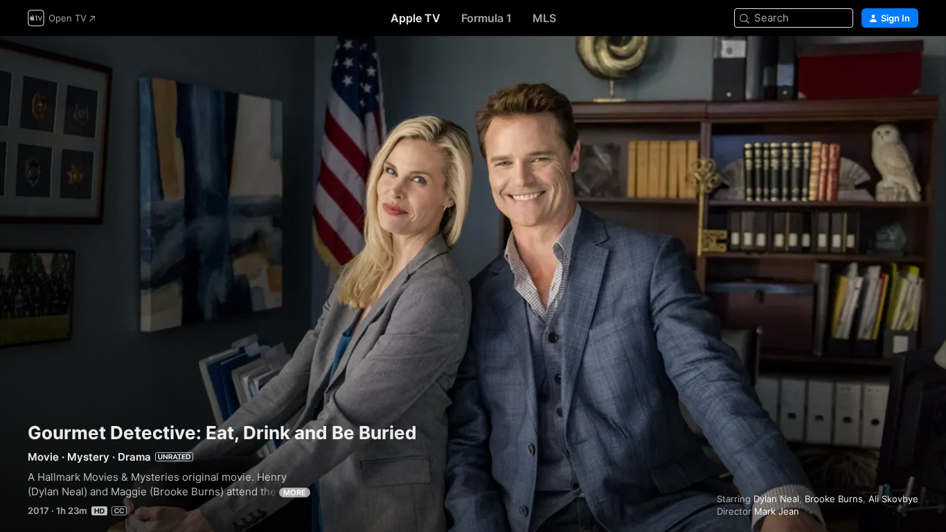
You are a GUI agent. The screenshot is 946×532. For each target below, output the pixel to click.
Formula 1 (486, 18)
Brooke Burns (834, 498)
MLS (544, 18)
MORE (294, 492)
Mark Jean (776, 511)
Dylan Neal (776, 498)
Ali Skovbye (893, 498)
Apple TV (415, 18)
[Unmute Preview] (908, 63)
